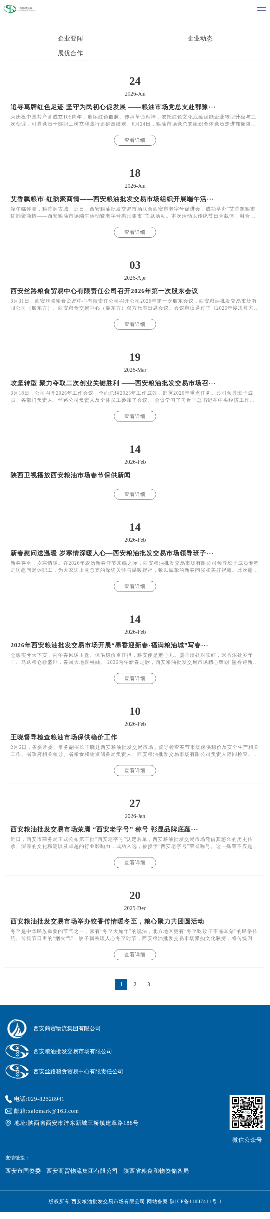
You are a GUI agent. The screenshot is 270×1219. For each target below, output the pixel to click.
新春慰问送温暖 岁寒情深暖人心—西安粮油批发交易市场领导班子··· (112, 553)
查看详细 (135, 140)
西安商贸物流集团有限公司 (82, 1171)
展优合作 (70, 53)
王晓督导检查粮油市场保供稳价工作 (64, 737)
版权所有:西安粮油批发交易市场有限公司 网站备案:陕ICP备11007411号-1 (135, 1201)
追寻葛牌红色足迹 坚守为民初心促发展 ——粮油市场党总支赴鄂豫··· (113, 107)
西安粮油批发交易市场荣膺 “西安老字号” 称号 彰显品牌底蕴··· (104, 829)
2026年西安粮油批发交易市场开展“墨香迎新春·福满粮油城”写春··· (109, 645)
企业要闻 (70, 38)
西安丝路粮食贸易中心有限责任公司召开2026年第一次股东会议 (104, 291)
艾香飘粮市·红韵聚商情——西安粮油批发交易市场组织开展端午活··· (112, 199)
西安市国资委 (23, 1171)
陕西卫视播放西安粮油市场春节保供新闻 (71, 475)
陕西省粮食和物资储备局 (156, 1171)
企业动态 (200, 38)
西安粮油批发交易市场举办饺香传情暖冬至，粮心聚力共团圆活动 (107, 921)
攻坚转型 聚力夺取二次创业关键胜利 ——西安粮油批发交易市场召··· (113, 383)
